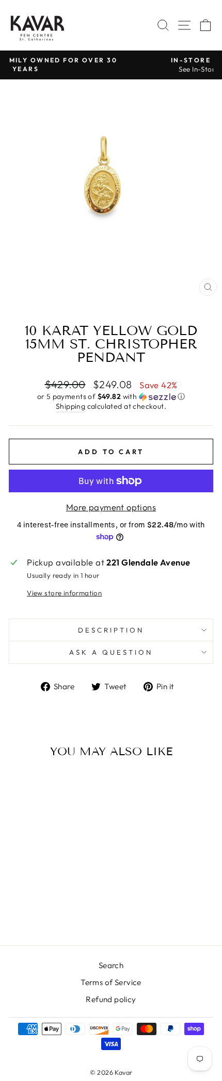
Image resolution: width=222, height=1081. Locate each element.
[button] (111, 397)
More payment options (111, 507)
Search (111, 965)
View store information (64, 593)
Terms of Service (111, 982)
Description (111, 630)
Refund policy (111, 999)
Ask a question (111, 652)
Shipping (70, 406)
